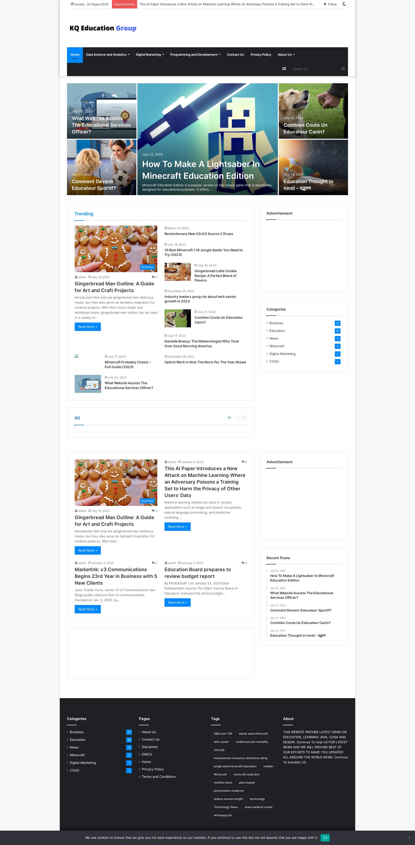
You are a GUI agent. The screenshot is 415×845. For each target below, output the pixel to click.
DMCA (147, 754)
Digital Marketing (148, 54)
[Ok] (409, 837)
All (229, 417)
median (268, 766)
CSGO (274, 361)
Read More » (87, 327)
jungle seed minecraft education (235, 766)
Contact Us (235, 54)
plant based (247, 782)
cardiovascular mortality (252, 741)
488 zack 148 (223, 733)
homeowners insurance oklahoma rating (240, 758)
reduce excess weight (228, 799)
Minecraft (276, 346)
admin (82, 277)
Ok (325, 837)
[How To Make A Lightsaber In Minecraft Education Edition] (207, 139)
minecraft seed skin (246, 774)
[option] (207, 139)
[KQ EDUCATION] (103, 28)
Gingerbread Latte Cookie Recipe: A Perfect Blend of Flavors (216, 275)
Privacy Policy (261, 54)
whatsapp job (223, 815)
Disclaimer (150, 747)
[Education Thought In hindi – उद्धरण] (313, 167)
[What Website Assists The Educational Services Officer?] (101, 111)
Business (276, 323)
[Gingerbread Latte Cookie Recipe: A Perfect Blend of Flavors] (178, 272)
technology (257, 799)
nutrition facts (223, 782)
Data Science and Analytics (106, 54)
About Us (285, 54)
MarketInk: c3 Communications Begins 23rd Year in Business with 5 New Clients (116, 576)
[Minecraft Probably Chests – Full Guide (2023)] (77, 356)
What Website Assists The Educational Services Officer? (101, 125)
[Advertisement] (304, 255)
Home (74, 54)
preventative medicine (229, 790)
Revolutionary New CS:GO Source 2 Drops (199, 234)
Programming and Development (194, 54)
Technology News (226, 807)
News (273, 338)
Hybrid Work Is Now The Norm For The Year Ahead (205, 362)
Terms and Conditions (159, 777)
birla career (221, 741)
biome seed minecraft (253, 733)
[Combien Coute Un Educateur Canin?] (313, 111)
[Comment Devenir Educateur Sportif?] (101, 167)
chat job (219, 750)
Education (277, 331)
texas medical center (259, 807)
